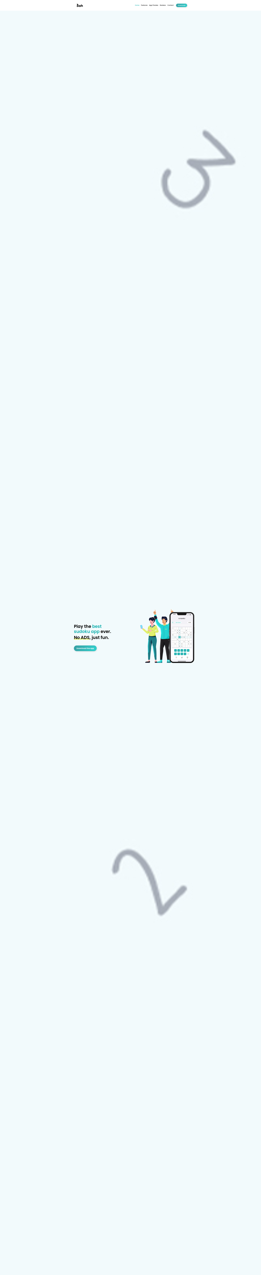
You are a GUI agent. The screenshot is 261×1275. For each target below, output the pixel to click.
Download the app (85, 648)
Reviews (163, 5)
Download (181, 5)
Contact (170, 5)
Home (137, 5)
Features (144, 5)
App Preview (153, 5)
